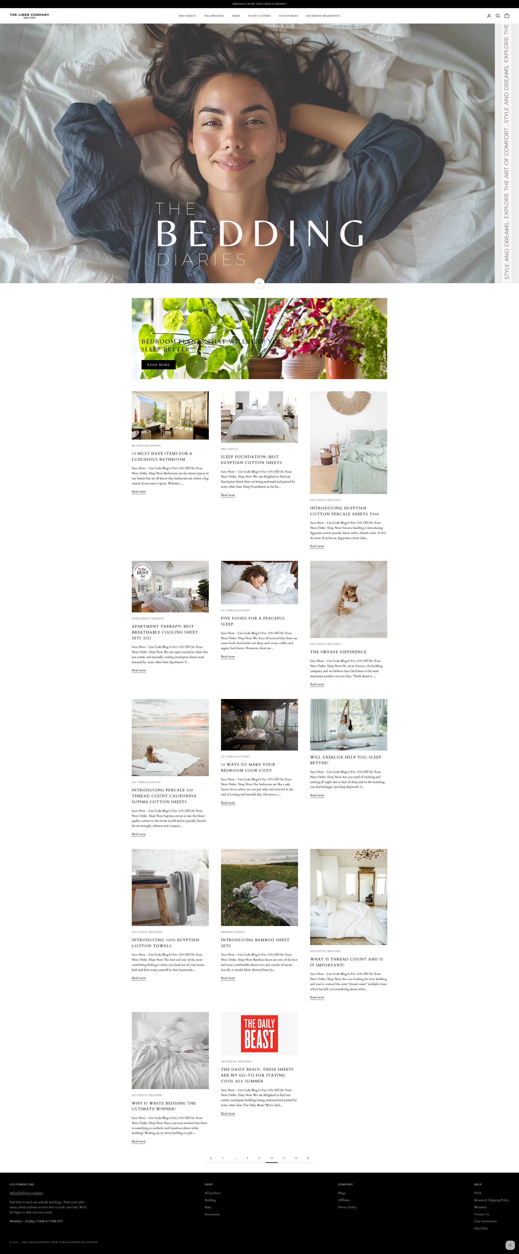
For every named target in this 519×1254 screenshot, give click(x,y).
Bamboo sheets (233, 932)
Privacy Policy (347, 1207)
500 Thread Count (235, 610)
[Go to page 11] (308, 1158)
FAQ (477, 1193)
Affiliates (344, 1200)
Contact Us (481, 1214)
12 (296, 1158)
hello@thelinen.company (26, 1193)
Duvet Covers (259, 15)
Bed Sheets (187, 15)
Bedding (210, 1200)
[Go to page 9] (211, 1158)
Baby (236, 15)
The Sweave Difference (338, 652)
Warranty (480, 1207)
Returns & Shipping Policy (491, 1200)
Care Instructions (485, 1221)
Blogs (341, 1193)
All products (213, 1193)
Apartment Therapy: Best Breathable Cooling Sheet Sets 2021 (165, 632)
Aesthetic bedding (325, 500)
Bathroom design (146, 445)
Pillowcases (214, 15)
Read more (158, 365)
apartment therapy (148, 618)
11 (283, 1158)
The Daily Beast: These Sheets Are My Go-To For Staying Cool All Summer (257, 1075)
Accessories (288, 15)
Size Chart (481, 1228)
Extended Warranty (323, 15)
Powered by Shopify (82, 1242)
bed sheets (229, 449)
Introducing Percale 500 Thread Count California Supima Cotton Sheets (164, 796)
